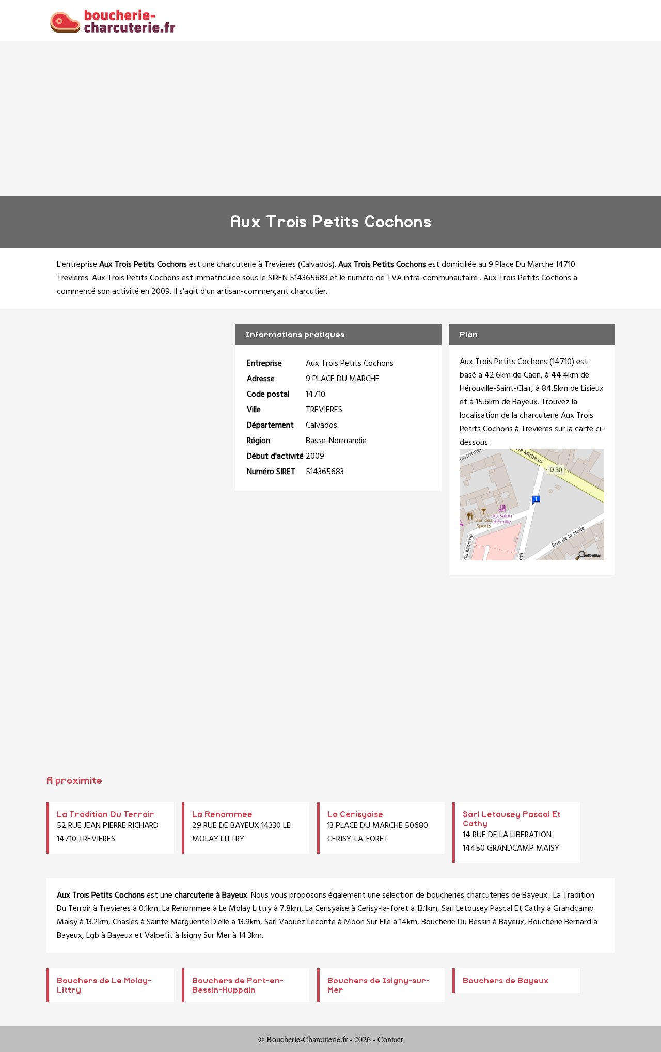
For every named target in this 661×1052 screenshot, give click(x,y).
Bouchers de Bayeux (506, 981)
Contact (390, 1038)
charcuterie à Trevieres (256, 265)
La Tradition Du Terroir (105, 814)
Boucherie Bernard (559, 922)
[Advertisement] (330, 118)
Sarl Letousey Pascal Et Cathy (493, 909)
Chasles (125, 922)
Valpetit (159, 936)
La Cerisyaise (355, 814)
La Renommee (222, 814)
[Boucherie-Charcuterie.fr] (112, 20)
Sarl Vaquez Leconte (300, 922)
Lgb (92, 936)
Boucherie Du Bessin (456, 922)
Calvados (316, 265)
